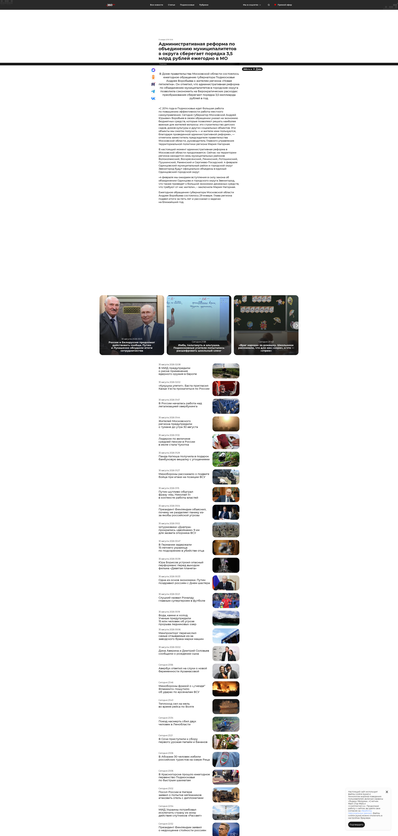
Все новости (156, 5)
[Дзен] (252, 69)
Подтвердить (356, 825)
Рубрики (203, 5)
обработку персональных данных (360, 812)
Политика (163, 64)
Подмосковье (187, 5)
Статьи (171, 5)
